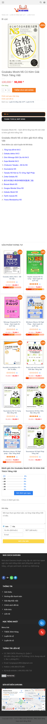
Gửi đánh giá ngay (23, 493)
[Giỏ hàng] (44, 2)
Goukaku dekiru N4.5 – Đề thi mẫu (12, 278)
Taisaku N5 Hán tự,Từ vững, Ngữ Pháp (19, 173)
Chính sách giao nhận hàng (10, 96)
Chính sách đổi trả (7, 99)
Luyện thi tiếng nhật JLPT (17, 15)
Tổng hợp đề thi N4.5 (12, 150)
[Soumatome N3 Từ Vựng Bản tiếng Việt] (12, 396)
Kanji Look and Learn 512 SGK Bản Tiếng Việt (35, 368)
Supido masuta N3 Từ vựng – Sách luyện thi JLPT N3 (35, 278)
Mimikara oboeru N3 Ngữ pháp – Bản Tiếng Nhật (12, 452)
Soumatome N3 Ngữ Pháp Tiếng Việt (35, 452)
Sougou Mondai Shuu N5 (14, 188)
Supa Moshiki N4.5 (11, 161)
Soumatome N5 (10, 169)
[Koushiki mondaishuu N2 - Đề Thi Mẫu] (12, 352)
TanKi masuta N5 (10, 196)
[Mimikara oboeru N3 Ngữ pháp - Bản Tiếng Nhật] (12, 436)
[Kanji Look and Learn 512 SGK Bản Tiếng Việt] (35, 352)
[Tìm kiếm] (41, 2)
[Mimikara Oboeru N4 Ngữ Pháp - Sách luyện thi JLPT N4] (35, 307)
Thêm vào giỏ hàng (24, 90)
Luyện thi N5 (31, 15)
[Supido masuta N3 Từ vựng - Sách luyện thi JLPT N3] (35, 262)
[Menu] (3, 2)
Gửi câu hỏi (23, 541)
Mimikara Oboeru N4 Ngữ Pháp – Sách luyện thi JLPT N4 (35, 324)
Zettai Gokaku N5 (10, 177)
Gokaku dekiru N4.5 (11, 154)
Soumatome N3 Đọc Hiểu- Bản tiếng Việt (35, 412)
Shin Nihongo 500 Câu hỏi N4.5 (16, 157)
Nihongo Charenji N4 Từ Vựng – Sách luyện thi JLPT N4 (12, 324)
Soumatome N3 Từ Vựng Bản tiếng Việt (12, 412)
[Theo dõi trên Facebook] (3, 578)
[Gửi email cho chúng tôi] (7, 578)
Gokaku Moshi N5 (11, 192)
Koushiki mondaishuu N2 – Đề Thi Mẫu (12, 368)
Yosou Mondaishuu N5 (13, 200)
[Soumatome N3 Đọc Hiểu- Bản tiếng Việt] (35, 396)
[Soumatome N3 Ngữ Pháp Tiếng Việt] (35, 436)
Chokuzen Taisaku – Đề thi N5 (16, 165)
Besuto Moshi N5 (10, 184)
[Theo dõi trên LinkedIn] (15, 578)
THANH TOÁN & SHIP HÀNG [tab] (14, 119)
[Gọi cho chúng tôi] (11, 578)
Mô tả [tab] (6, 114)
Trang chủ (5, 15)
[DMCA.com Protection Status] (8, 676)
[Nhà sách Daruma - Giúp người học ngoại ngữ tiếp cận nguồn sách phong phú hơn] (23, 8)
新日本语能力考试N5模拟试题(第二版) (19, 180)
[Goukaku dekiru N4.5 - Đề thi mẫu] (12, 262)
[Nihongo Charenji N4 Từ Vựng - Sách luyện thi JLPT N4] (12, 307)
